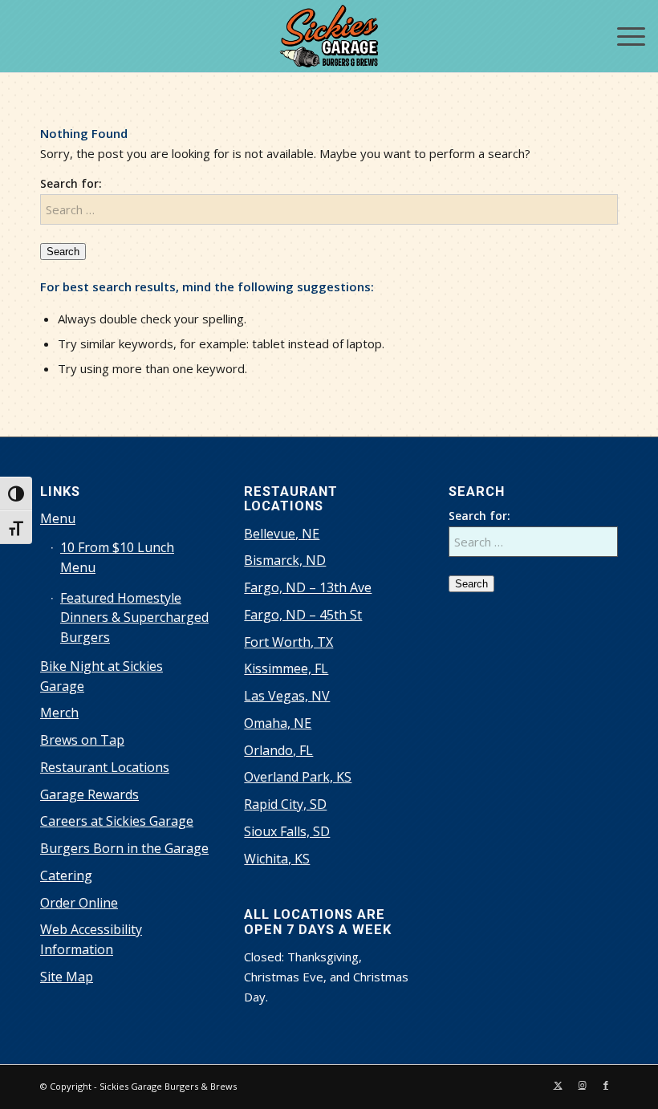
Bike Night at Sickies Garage (101, 676)
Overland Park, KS (297, 777)
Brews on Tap (82, 740)
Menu (57, 518)
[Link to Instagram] (582, 1085)
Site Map (66, 976)
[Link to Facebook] (606, 1085)
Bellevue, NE (281, 533)
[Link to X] (558, 1085)
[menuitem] (623, 36)
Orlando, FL (278, 750)
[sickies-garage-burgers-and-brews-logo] (329, 36)
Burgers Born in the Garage (124, 848)
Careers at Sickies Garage (116, 821)
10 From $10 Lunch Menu (117, 557)
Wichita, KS (277, 858)
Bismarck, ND (285, 560)
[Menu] (623, 36)
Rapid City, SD (285, 804)
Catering (66, 875)
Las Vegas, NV (287, 696)
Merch (59, 712)
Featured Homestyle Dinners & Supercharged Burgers (134, 618)
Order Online (79, 903)
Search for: (71, 183)
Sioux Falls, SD (287, 831)
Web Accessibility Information (91, 939)
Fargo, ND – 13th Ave (308, 587)
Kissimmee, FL (286, 668)
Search (63, 252)
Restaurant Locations (104, 767)
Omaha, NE (277, 723)
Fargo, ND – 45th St (303, 615)
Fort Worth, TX (288, 642)
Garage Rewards (89, 794)
